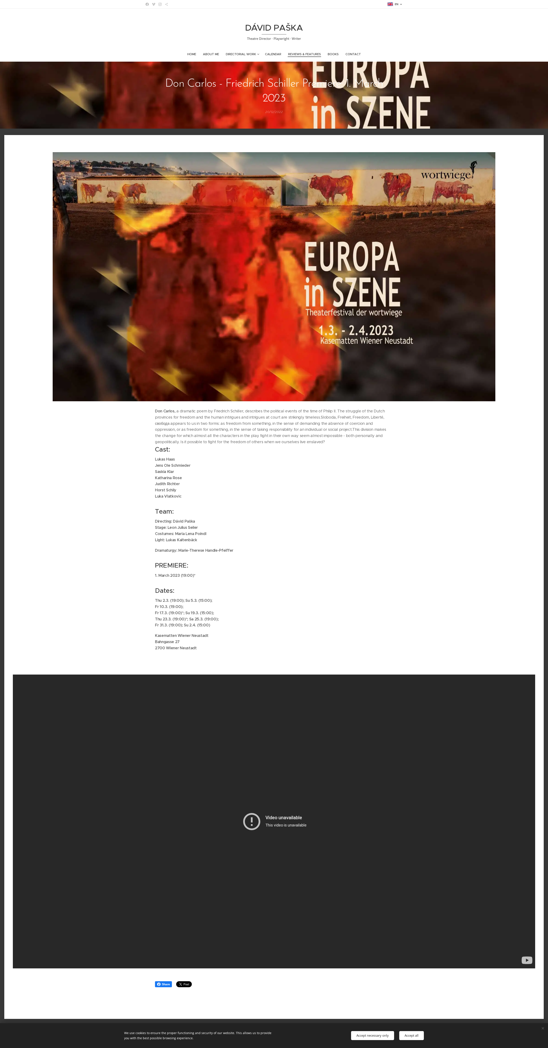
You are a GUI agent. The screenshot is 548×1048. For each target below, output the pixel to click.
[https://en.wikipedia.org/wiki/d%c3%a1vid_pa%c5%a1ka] (166, 4)
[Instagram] (160, 4)
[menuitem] (193, 54)
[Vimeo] (153, 4)
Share (166, 984)
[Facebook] (147, 4)
